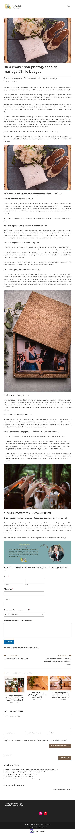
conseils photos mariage (18, 648)
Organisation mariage (49, 78)
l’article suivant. (57, 449)
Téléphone (8, 589)
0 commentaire (11, 81)
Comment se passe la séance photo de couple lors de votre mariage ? (60, 695)
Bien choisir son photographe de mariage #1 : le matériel (37, 695)
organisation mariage (32, 648)
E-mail (7, 599)
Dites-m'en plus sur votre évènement (19, 620)
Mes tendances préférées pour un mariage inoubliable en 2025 (22, 774)
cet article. (54, 131)
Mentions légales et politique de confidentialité (37, 824)
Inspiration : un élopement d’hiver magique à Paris (18, 776)
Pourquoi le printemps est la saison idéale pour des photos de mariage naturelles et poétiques (31, 770)
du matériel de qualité (31, 407)
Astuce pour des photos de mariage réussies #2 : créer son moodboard (15, 698)
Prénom (6, 584)
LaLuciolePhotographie (14, 78)
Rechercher (7, 755)
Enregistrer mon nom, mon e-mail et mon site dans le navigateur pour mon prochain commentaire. (36, 740)
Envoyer (9, 642)
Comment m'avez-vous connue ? (17, 610)
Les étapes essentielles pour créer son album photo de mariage (22, 779)
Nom (26, 584)
